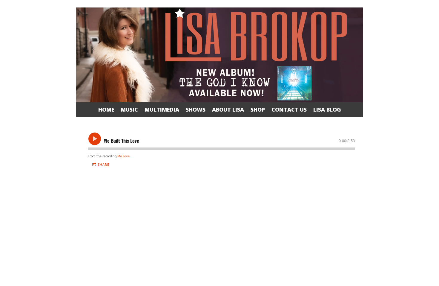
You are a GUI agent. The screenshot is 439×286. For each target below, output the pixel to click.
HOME (106, 109)
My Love (123, 156)
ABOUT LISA (228, 109)
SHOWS (195, 109)
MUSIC (129, 109)
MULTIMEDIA (162, 109)
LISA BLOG (327, 109)
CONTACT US (289, 109)
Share (103, 164)
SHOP (258, 109)
